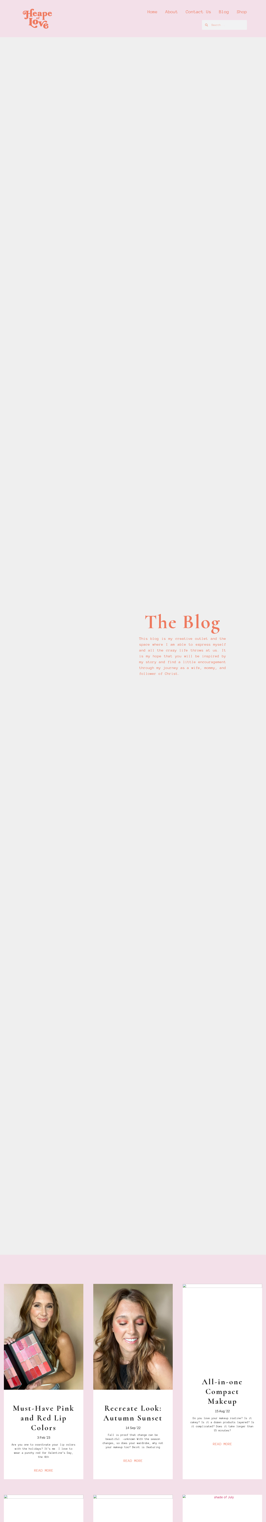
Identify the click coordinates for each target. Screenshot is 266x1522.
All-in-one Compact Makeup (222, 1391)
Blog (224, 11)
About (171, 11)
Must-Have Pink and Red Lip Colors (43, 1418)
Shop (242, 11)
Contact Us (198, 11)
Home (152, 11)
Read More (43, 1470)
